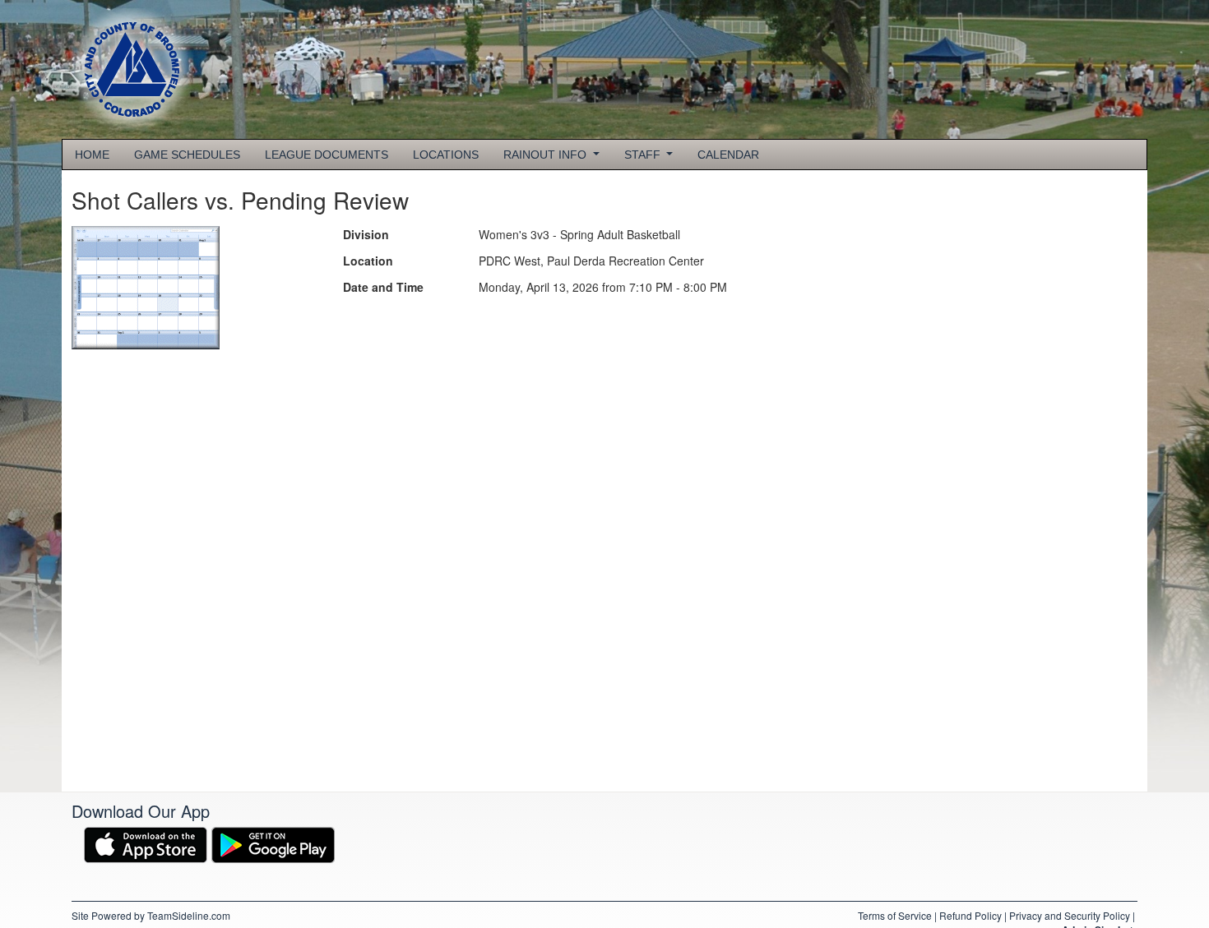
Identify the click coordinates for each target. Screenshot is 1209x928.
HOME (92, 154)
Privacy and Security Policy (1069, 915)
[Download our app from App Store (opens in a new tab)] (145, 843)
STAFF (644, 154)
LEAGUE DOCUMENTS (326, 154)
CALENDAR (728, 154)
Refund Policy (970, 915)
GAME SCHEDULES (187, 154)
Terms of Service (895, 915)
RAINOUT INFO (546, 154)
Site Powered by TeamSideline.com (151, 915)
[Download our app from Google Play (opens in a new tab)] (273, 843)
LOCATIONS (446, 154)
